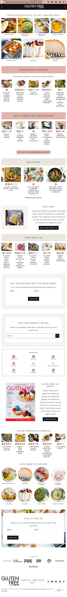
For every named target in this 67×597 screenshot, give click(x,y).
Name (12, 291)
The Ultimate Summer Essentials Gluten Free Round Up (33, 190)
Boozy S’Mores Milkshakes (61, 135)
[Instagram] (48, 2)
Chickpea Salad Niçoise (6, 448)
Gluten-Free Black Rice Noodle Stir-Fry (33, 260)
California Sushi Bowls (34, 448)
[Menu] (2, 7)
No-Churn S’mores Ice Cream (20, 137)
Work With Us (38, 580)
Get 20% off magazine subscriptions (33, 152)
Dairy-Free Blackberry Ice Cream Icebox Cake (48, 139)
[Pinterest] (60, 2)
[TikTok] (64, 2)
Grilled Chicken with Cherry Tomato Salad (20, 97)
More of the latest (33, 197)
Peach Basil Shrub (7, 135)
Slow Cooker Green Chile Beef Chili (11, 188)
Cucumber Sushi (61, 447)
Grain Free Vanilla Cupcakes (60, 258)
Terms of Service (43, 589)
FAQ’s (32, 582)
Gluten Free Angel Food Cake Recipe (46, 260)
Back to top (60, 590)
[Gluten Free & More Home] (34, 7)
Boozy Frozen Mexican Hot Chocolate (34, 137)
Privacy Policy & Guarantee (31, 589)
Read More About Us (48, 228)
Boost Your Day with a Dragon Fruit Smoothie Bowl (20, 261)
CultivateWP (4, 590)
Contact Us (26, 580)
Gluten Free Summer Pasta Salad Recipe (6, 97)
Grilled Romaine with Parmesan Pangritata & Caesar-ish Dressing (61, 99)
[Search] (65, 7)
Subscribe (33, 299)
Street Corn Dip (33, 93)
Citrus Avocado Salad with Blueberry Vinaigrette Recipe (48, 452)
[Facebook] (56, 2)
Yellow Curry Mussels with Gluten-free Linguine (56, 189)
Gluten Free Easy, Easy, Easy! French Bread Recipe (6, 261)
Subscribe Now (50, 419)
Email (37, 291)
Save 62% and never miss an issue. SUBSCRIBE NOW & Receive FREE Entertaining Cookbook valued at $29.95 (24, 2)
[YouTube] (52, 2)
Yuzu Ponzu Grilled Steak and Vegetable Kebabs (48, 98)
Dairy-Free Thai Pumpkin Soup (20, 450)
